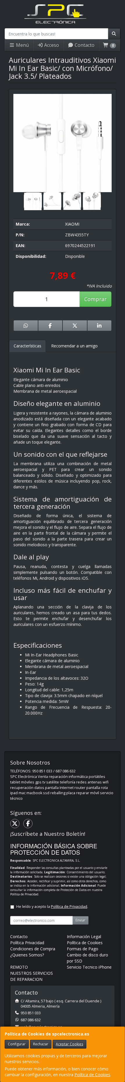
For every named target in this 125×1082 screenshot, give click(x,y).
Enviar (80, 920)
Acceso (51, 45)
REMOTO (19, 967)
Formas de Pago (82, 948)
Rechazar (40, 1044)
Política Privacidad (27, 942)
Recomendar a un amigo (74, 346)
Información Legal (84, 936)
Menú (22, 45)
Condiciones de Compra (32, 948)
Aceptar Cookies (69, 1044)
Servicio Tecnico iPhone (89, 967)
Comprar (95, 299)
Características (27, 346)
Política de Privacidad (24, 894)
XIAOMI (72, 224)
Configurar (17, 1044)
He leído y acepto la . (52, 906)
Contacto (84, 45)
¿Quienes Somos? (27, 955)
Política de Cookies (92, 1074)
